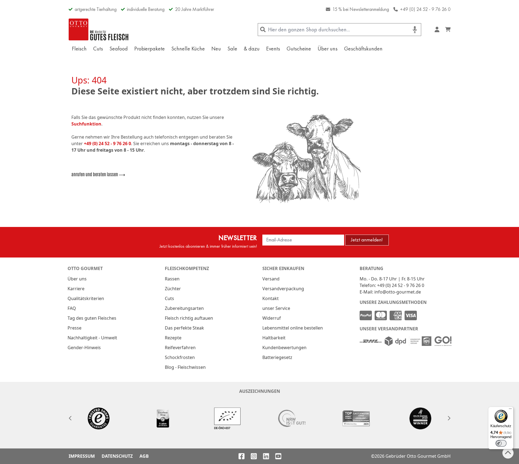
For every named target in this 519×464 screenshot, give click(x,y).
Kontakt (270, 298)
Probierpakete (149, 48)
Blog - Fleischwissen (185, 367)
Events (273, 48)
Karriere (76, 289)
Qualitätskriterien (86, 298)
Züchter (173, 289)
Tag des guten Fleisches (92, 318)
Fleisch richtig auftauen (189, 318)
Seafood (119, 48)
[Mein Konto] (437, 29)
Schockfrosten (180, 357)
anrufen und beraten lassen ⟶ (98, 174)
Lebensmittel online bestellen (292, 328)
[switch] (501, 443)
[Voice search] (415, 29)
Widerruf (271, 318)
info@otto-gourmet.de (397, 292)
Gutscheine (299, 48)
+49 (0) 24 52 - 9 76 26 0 (425, 9)
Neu (216, 48)
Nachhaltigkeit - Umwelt (92, 338)
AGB (144, 456)
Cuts (98, 48)
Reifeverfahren (180, 348)
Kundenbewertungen (284, 348)
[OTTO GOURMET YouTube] (278, 456)
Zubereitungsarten (184, 308)
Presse (74, 328)
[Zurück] (70, 418)
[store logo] (99, 29)
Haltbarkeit (274, 338)
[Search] (263, 29)
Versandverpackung (283, 289)
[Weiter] (449, 418)
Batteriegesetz (277, 357)
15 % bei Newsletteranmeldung (360, 9)
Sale (232, 48)
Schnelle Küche (188, 48)
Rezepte (173, 338)
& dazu (252, 48)
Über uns (328, 48)
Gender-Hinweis (84, 348)
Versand (271, 279)
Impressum (82, 456)
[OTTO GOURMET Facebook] (241, 456)
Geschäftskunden (363, 48)
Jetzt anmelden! (367, 239)
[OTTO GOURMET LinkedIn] (266, 456)
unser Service (276, 308)
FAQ (72, 308)
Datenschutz (117, 456)
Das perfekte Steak (184, 328)
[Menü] (510, 410)
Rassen (172, 279)
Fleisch (79, 48)
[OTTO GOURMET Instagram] (253, 456)
